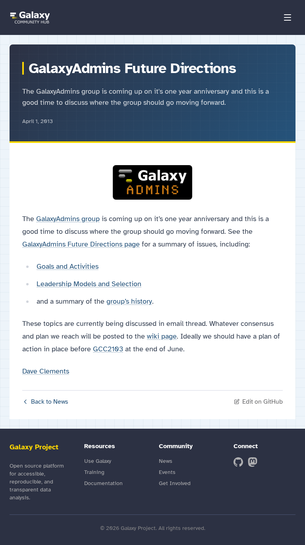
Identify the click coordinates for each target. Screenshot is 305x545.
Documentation (103, 483)
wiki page (162, 336)
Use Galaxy (97, 461)
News (165, 461)
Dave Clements (45, 371)
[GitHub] (238, 462)
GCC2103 (108, 349)
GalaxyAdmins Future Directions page (81, 244)
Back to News (49, 402)
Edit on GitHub (262, 402)
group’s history (129, 301)
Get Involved (175, 483)
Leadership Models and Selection (89, 283)
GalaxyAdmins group (68, 218)
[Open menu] (287, 17)
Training (94, 472)
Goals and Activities (67, 266)
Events (167, 472)
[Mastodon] (252, 462)
